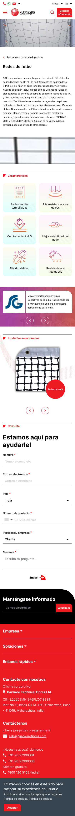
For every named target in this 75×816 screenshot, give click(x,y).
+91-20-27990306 (21, 761)
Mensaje (8, 552)
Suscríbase (64, 607)
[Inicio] (23, 12)
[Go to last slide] (30, 320)
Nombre (8, 454)
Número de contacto (16, 513)
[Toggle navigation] (5, 12)
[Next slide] (45, 320)
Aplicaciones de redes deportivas (25, 57)
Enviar (33, 577)
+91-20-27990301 (21, 755)
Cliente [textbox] (10, 539)
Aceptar (12, 807)
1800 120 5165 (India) (23, 772)
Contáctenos (15, 723)
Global (55, 3)
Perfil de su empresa (16, 532)
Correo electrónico (15, 474)
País (5, 493)
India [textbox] (8, 500)
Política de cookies (40, 798)
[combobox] (37, 500)
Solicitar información (64, 12)
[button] (51, 12)
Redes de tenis (55, 389)
